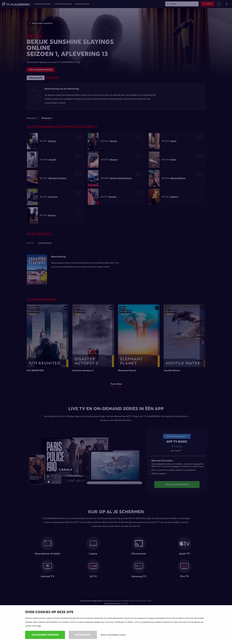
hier (39, 626)
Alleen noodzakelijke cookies (113, 635)
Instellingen (82, 634)
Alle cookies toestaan (45, 634)
